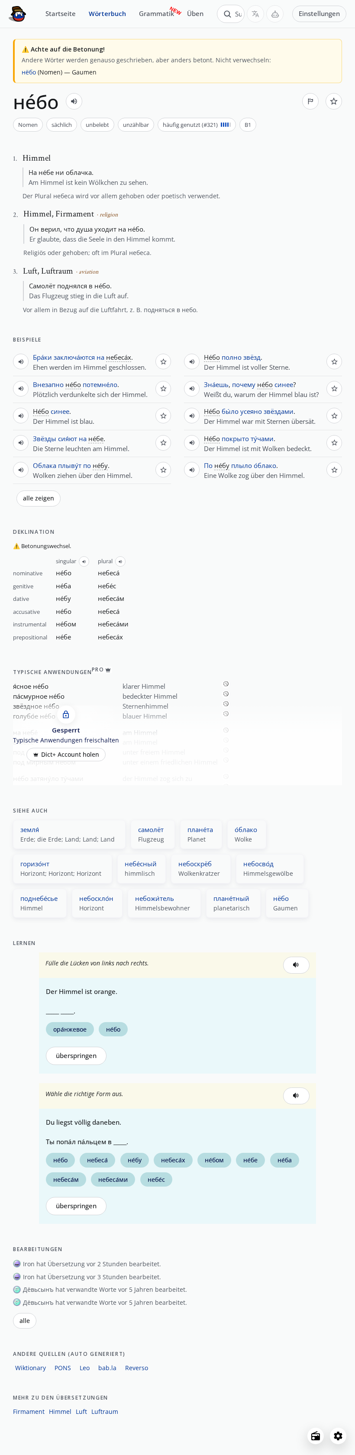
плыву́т (69, 465)
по (87, 465)
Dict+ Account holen (70, 754)
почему (243, 384)
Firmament (29, 1411)
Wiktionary (30, 1368)
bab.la (107, 1368)
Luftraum (104, 1411)
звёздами (279, 411)
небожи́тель (154, 898)
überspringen (76, 1056)
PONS (63, 1368)
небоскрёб (195, 863)
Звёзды (44, 438)
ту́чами (262, 438)
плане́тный (231, 898)
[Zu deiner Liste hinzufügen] (334, 101)
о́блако (265, 465)
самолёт (151, 829)
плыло (241, 465)
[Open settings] (338, 1436)
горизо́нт (34, 863)
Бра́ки (42, 357)
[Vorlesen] (74, 101)
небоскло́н (96, 898)
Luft (81, 1411)
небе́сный (141, 863)
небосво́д (258, 863)
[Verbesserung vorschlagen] (310, 101)
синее (60, 411)
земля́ (29, 829)
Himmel (60, 1411)
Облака (44, 465)
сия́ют (67, 438)
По (208, 465)
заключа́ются (74, 357)
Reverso (136, 1368)
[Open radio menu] (315, 1436)
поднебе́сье (39, 898)
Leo (85, 1368)
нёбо (29, 72)
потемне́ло (100, 384)
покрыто (235, 438)
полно (232, 357)
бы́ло (230, 411)
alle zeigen (38, 498)
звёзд (252, 357)
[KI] (275, 14)
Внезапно (48, 384)
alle (24, 1321)
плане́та (200, 829)
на (100, 357)
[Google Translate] (255, 14)
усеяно (251, 411)
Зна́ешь (216, 384)
